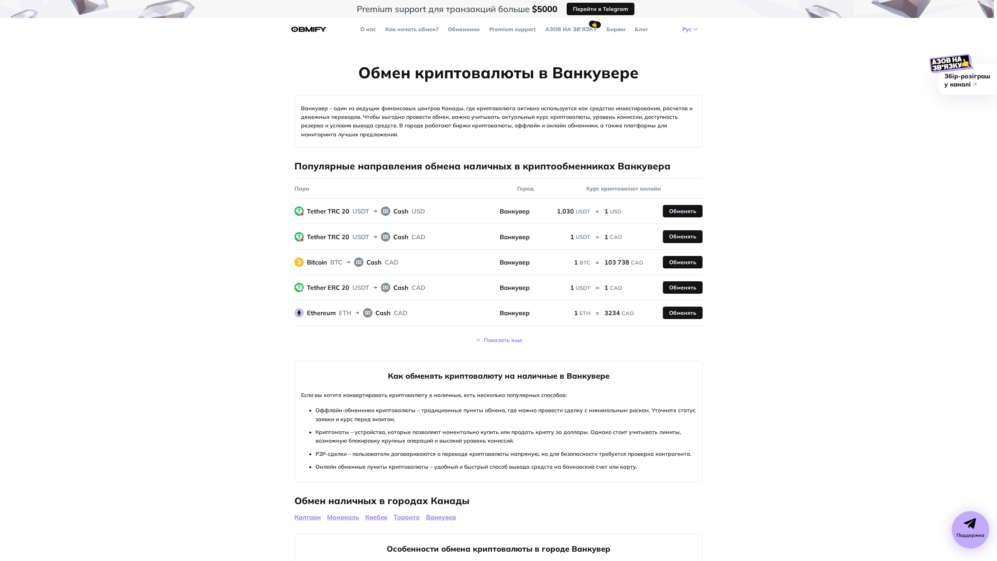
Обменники (464, 29)
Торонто (407, 517)
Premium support (512, 29)
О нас (368, 29)
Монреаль (343, 517)
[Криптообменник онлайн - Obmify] (308, 29)
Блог (641, 29)
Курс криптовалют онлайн (623, 188)
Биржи (615, 29)
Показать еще (503, 340)
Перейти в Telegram (600, 8)
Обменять (682, 211)
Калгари (307, 517)
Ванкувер (441, 517)
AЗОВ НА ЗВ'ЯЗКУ (571, 29)
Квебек (376, 517)
